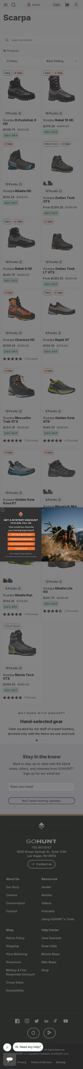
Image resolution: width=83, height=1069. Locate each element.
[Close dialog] (2, 509)
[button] (21, 535)
